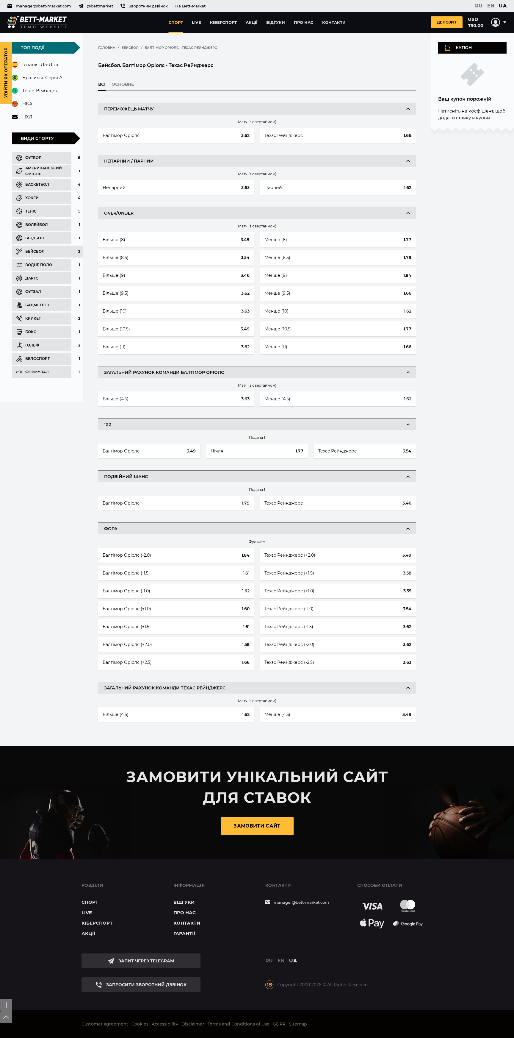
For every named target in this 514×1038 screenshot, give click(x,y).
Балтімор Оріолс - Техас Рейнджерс (181, 48)
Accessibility (165, 1024)
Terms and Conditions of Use (238, 1024)
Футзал (33, 291)
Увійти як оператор (6, 73)
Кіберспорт (223, 22)
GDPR (279, 1024)
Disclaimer (192, 1024)
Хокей (32, 198)
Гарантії (184, 933)
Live (196, 22)
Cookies (139, 1024)
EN (491, 6)
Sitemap (298, 1024)
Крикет (33, 318)
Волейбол (36, 224)
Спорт (176, 22)
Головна (106, 48)
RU (479, 6)
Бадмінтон (37, 305)
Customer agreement (105, 1024)
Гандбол (34, 238)
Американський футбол (43, 171)
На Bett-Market (190, 6)
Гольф (32, 345)
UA (503, 6)
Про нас (303, 22)
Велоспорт (37, 358)
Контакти (334, 22)
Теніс (31, 211)
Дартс (31, 278)
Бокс (30, 332)
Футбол (33, 157)
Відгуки (275, 22)
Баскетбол (37, 184)
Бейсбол (35, 251)
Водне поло (38, 265)
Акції (251, 22)
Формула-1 (37, 372)
